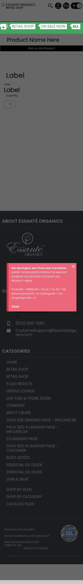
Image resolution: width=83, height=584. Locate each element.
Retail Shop (23, 26)
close (73, 266)
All (76, 26)
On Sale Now (53, 26)
